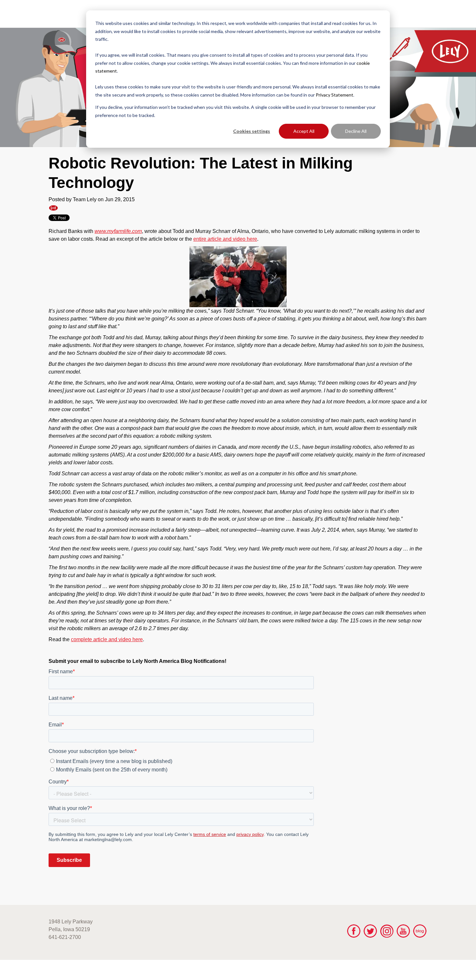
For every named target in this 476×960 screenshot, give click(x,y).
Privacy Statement (334, 95)
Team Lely (84, 199)
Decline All (356, 131)
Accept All (303, 131)
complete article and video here (107, 639)
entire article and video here (225, 239)
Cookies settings (251, 131)
